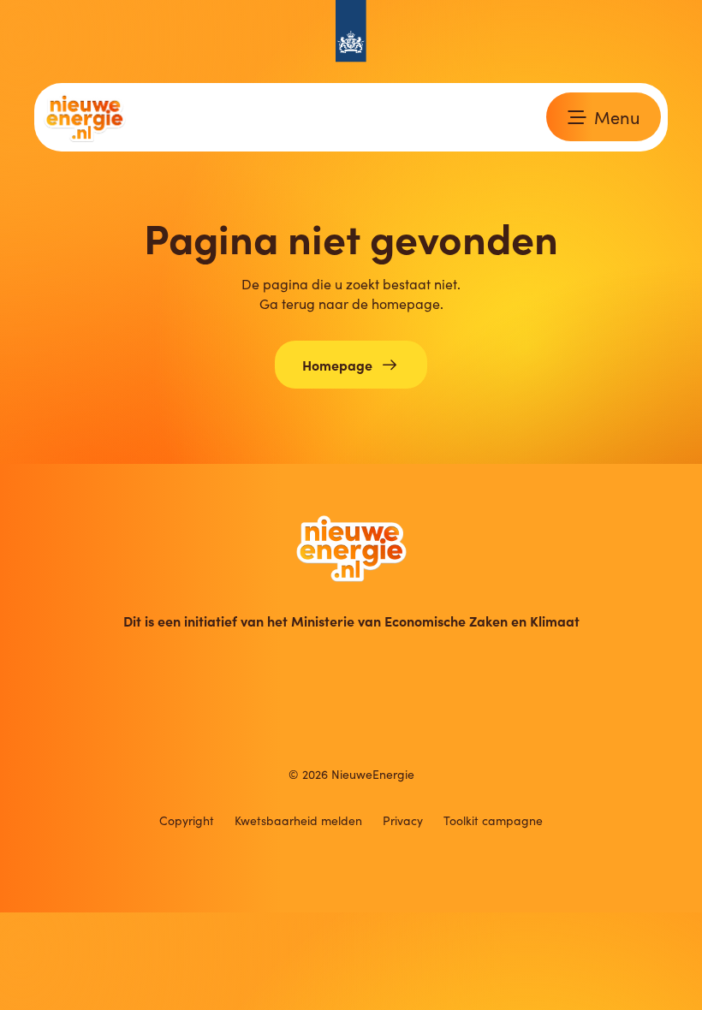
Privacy (403, 820)
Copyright (186, 820)
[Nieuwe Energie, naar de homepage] (84, 117)
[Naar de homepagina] (351, 548)
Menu (617, 116)
